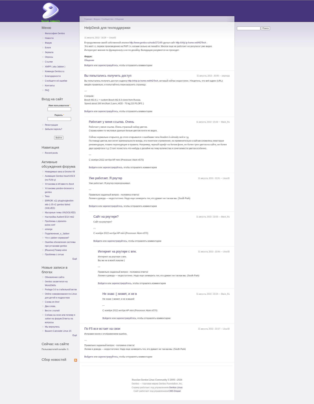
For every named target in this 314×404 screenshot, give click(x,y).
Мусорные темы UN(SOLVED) (60, 212)
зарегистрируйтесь (108, 65)
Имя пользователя (59, 105)
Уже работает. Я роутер (105, 178)
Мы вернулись (52, 327)
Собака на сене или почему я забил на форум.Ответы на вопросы (60, 319)
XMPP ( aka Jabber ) (55, 66)
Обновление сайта (54, 277)
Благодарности (53, 76)
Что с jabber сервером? (57, 238)
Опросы (49, 57)
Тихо (47, 196)
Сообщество (107, 19)
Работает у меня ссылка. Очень (111, 122)
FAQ (47, 90)
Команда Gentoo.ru (54, 71)
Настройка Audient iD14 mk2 (59, 217)
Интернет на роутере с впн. (117, 251)
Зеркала (49, 52)
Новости (49, 38)
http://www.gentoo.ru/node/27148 (145, 42)
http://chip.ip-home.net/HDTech (191, 42)
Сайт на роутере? (105, 216)
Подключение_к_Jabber (57, 233)
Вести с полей (52, 310)
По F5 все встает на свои (102, 328)
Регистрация (51, 125)
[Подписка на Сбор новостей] (75, 359)
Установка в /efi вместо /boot (59, 184)
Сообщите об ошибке (56, 81)
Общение (119, 19)
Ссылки (49, 61)
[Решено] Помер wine (56, 250)
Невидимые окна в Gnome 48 (60, 171)
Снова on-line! (52, 302)
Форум (48, 43)
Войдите (88, 65)
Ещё (75, 259)
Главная (88, 19)
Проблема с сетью (54, 254)
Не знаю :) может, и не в (119, 294)
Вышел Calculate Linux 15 (58, 331)
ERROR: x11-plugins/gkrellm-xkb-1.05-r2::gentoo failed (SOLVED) (59, 204)
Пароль (59, 115)
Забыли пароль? (53, 129)
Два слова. (50, 306)
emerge (49, 229)
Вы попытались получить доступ (107, 75)
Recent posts (51, 153)
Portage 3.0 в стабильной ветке (61, 289)
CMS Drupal (174, 391)
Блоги (48, 47)
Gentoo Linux (175, 387)
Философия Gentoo (55, 33)
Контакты (50, 85)
